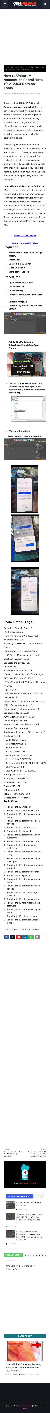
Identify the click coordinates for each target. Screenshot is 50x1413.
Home (7, 67)
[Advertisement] (25, 35)
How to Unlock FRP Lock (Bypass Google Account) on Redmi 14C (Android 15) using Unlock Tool (29, 1235)
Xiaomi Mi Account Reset (30, 929)
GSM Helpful (11, 94)
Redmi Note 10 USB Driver (25, 243)
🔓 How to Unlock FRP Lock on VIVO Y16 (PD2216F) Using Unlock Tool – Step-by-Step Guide (29, 1218)
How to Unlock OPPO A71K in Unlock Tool (28, 1204)
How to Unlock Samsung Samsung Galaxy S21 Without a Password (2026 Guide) (23, 1367)
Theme (25, 1409)
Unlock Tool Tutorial (17, 67)
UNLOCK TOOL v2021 (25, 235)
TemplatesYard (26, 1406)
